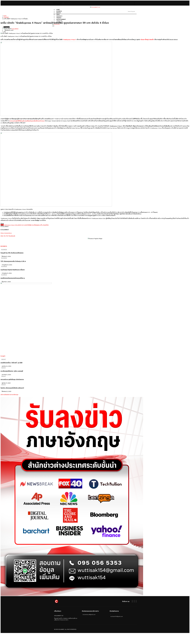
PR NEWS (58, 22)
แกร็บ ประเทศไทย (44, 225)
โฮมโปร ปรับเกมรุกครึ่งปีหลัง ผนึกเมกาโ (12, 388)
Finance (58, 17)
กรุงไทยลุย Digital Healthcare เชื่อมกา (13, 270)
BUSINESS (59, 11)
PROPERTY (59, 16)
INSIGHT (58, 13)
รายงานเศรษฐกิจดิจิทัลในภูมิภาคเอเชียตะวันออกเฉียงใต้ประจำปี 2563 (27, 121)
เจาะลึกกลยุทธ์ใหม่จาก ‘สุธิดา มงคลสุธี (12, 371)
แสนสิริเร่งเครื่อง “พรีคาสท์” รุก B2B (11, 363)
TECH (57, 14)
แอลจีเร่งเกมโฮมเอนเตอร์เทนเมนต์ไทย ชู (13, 278)
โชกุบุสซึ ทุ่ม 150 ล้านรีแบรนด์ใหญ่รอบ (12, 253)
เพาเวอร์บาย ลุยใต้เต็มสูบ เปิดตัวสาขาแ (12, 379)
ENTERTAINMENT (61, 19)
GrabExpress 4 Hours (9, 225)
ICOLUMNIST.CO (19, 225)
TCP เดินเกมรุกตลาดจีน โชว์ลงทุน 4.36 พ (13, 261)
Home (58, 9)
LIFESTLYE (59, 21)
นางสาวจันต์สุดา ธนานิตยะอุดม (31, 225)
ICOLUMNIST (15, 28)
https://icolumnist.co (6, 233)
